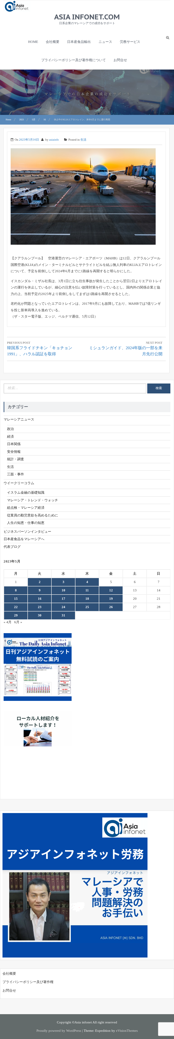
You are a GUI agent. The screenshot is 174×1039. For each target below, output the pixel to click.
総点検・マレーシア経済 (25, 507)
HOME (33, 42)
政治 (10, 429)
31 (63, 615)
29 (16, 615)
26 (111, 607)
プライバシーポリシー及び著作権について (73, 60)
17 (63, 598)
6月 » (18, 622)
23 (39, 607)
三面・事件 (15, 474)
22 (16, 607)
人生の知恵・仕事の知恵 (25, 523)
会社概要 (52, 42)
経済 (10, 436)
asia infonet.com (87, 16)
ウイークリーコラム (19, 483)
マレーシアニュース (19, 419)
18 (87, 598)
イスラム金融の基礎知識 (25, 492)
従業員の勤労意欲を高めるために (32, 515)
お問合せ (120, 60)
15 (16, 598)
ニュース (105, 42)
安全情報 (14, 451)
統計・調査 (15, 459)
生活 (83, 139)
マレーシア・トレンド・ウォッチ (32, 500)
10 (63, 590)
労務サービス (130, 42)
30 (39, 615)
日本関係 (14, 444)
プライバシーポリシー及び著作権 (27, 982)
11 (87, 590)
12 (111, 590)
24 (63, 607)
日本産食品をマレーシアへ (24, 539)
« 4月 (8, 622)
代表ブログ (12, 547)
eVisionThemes (127, 1030)
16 (39, 598)
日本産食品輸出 (79, 42)
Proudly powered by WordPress (58, 1030)
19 (111, 598)
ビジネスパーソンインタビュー (27, 531)
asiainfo (54, 139)
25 (87, 607)
